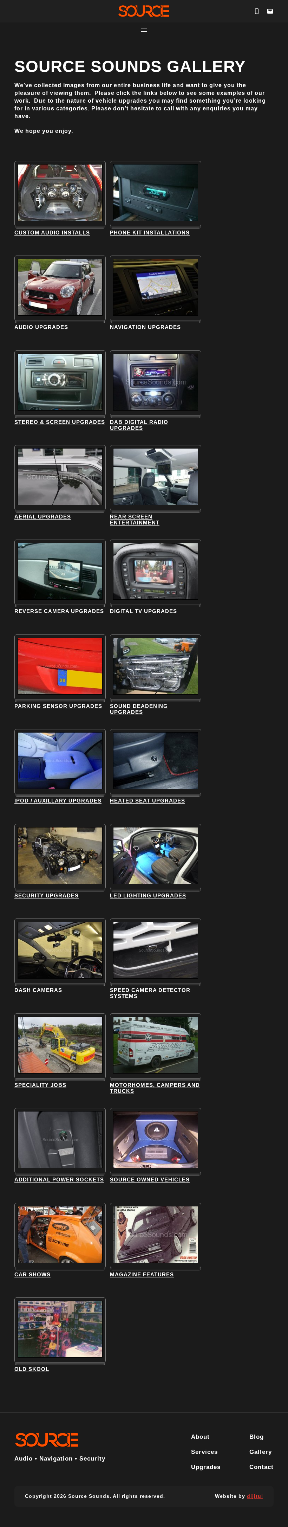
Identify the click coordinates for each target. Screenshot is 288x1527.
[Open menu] (144, 30)
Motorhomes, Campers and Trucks (155, 1088)
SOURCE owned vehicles (150, 1180)
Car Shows (32, 1274)
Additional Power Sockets (59, 1180)
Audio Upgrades (41, 327)
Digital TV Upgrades (143, 611)
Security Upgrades (46, 895)
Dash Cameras (38, 990)
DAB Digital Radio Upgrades (139, 425)
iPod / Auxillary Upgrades (58, 801)
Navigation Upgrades (145, 327)
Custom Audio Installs (52, 233)
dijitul (255, 1496)
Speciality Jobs (40, 1085)
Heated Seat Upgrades (147, 801)
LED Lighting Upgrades (148, 895)
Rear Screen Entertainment (134, 520)
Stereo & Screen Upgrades (59, 422)
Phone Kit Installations (150, 233)
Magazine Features (142, 1274)
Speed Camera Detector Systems (150, 993)
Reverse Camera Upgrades (59, 611)
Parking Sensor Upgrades (58, 706)
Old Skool (31, 1369)
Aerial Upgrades (42, 517)
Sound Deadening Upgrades (139, 709)
